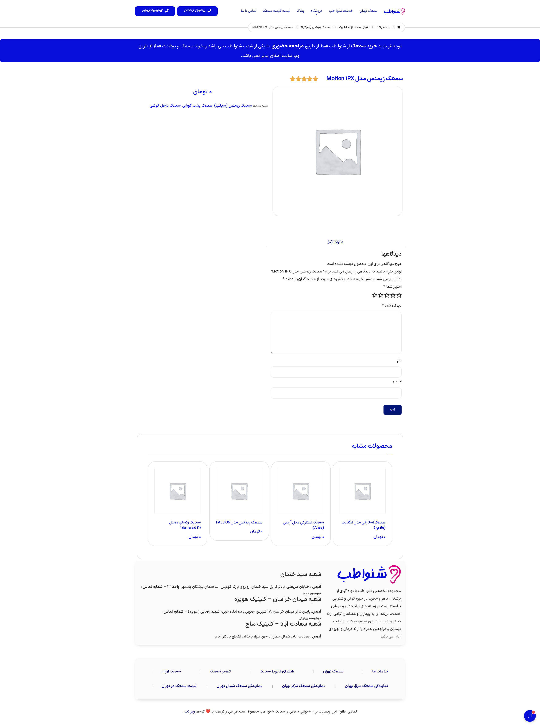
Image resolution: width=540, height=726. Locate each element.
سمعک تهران (333, 671)
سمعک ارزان (171, 671)
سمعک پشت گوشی (197, 106)
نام (399, 360)
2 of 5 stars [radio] (393, 295)
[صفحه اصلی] (399, 27)
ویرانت (189, 711)
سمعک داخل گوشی (165, 106)
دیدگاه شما (392, 306)
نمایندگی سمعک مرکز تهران (303, 686)
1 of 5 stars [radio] (399, 295)
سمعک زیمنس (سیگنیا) (233, 106)
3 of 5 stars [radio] (386, 295)
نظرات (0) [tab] (335, 242)
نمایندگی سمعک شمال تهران (239, 686)
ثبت (392, 410)
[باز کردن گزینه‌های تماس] (530, 716)
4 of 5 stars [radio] (380, 295)
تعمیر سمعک (220, 671)
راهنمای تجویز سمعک (277, 671)
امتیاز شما (392, 287)
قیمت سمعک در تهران (179, 686)
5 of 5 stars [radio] (374, 295)
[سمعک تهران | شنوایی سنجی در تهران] (394, 11)
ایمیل (397, 381)
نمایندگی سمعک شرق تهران (366, 686)
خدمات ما (380, 671)
